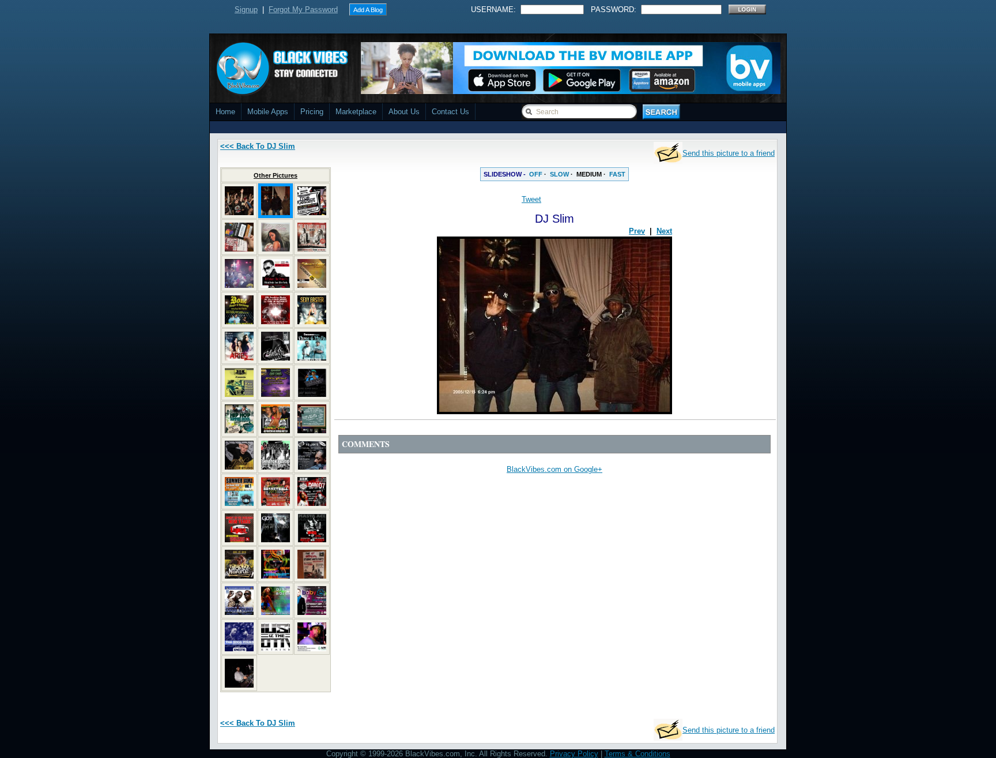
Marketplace (355, 111)
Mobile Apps (267, 111)
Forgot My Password (303, 9)
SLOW (559, 174)
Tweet (531, 199)
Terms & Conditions (637, 753)
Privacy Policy (574, 753)
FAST (617, 174)
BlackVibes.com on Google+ (554, 469)
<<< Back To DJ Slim (257, 146)
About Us (404, 111)
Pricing (311, 111)
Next (664, 231)
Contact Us (450, 111)
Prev (637, 231)
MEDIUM (589, 174)
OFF (535, 174)
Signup (246, 9)
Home (225, 111)
